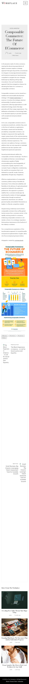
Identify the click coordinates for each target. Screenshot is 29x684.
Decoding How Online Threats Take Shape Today (14, 611)
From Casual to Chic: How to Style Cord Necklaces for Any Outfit (14, 666)
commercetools (19, 240)
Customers (21, 335)
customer (23, 195)
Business (5, 335)
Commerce (12, 335)
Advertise (20, 681)
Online (4, 338)
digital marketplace (15, 98)
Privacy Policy (13, 681)
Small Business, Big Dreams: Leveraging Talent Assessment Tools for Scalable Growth (11, 469)
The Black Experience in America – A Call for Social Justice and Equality (18, 349)
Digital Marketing (14, 28)
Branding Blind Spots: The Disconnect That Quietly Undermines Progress (14, 639)
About (7, 681)
